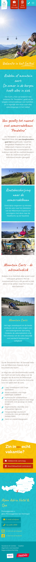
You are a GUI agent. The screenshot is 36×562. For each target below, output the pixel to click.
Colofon (21, 546)
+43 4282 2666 (11, 525)
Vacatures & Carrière (8, 546)
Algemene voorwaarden (10, 548)
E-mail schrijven (12, 519)
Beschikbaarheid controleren (19, 466)
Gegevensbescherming (9, 550)
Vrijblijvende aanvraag (17, 461)
